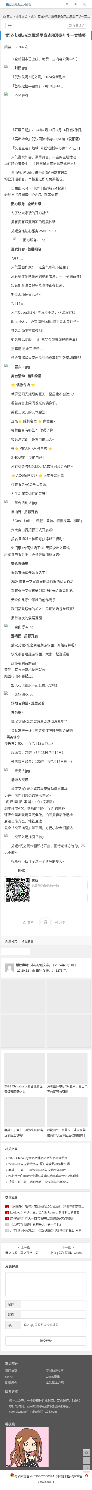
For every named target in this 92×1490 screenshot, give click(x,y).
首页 (10, 16)
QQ (10, 1325)
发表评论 (78, 25)
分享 (62, 922)
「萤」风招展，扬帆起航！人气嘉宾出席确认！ (39, 1182)
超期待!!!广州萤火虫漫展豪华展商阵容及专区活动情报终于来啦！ (66, 1135)
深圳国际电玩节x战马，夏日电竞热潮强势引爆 (39, 1164)
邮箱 (11, 1314)
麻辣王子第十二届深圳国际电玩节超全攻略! (37, 1170)
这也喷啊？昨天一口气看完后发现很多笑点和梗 (41, 1218)
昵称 (11, 1304)
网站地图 (64, 1476)
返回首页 (11, 1370)
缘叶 (39, 970)
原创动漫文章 (55, 1370)
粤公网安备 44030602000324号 (35, 1476)
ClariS (9, 1376)
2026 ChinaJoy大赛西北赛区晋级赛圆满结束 (38, 1158)
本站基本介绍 (55, 1382)
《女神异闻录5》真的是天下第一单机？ (36, 1224)
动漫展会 (22, 16)
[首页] (86, 1452)
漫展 (16, 951)
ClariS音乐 (53, 1376)
